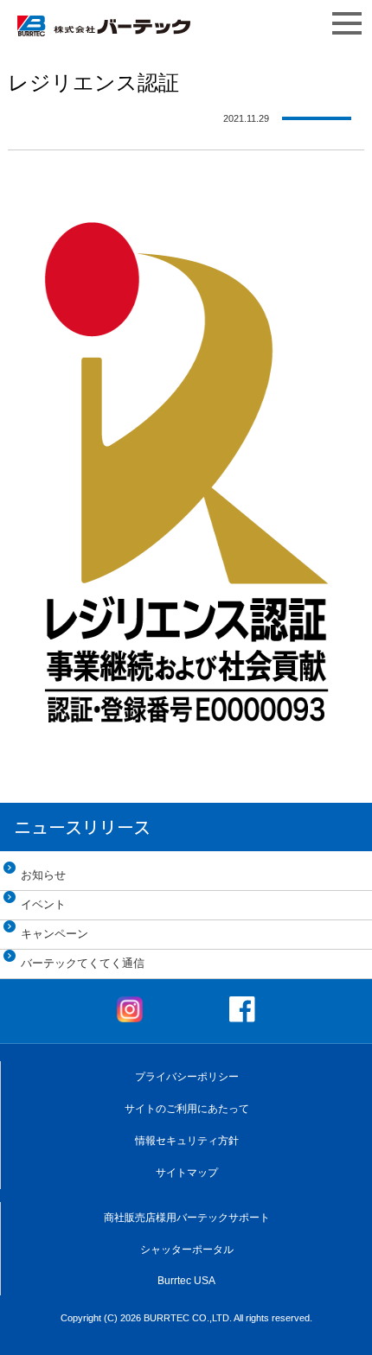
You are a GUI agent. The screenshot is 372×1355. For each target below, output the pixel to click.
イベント (43, 904)
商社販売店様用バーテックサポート (187, 1218)
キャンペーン (54, 933)
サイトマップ (187, 1173)
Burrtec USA (186, 1281)
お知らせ (43, 874)
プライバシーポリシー (187, 1077)
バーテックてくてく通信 (82, 963)
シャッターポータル (187, 1250)
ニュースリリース (82, 826)
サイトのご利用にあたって (187, 1109)
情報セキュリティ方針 (187, 1141)
